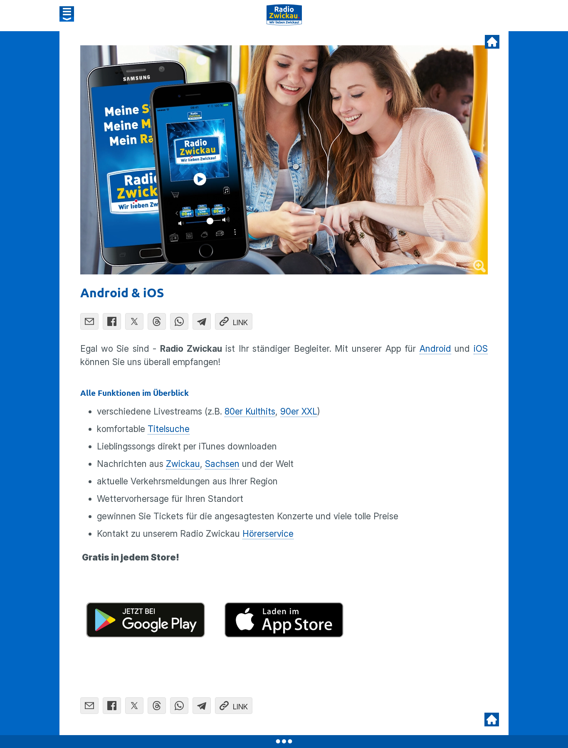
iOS (481, 348)
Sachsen (222, 464)
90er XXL (298, 411)
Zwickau (183, 464)
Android (435, 348)
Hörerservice (268, 533)
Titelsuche (169, 429)
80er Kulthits (250, 411)
